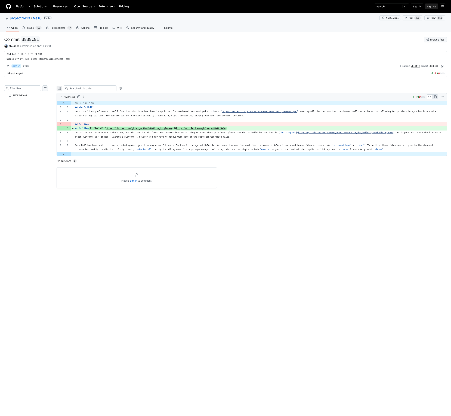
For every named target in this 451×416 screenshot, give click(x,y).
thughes (14, 45)
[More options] (442, 97)
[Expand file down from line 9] (64, 154)
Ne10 (37, 18)
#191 (25, 65)
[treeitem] (26, 95)
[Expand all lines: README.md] (83, 96)
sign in (133, 180)
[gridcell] (252, 103)
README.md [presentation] (20, 95)
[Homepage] (8, 6)
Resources (60, 6)
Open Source (83, 6)
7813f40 (415, 66)
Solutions (40, 6)
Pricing (124, 6)
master (16, 66)
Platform (21, 6)
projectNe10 (20, 18)
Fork (414, 18)
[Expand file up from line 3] (64, 103)
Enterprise (105, 6)
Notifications (392, 18)
